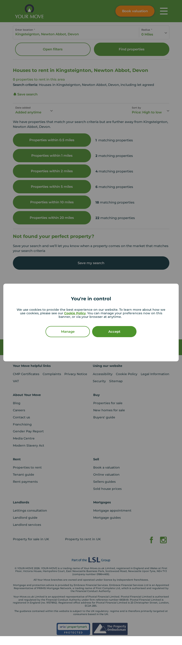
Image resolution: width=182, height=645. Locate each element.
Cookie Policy (75, 313)
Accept (114, 331)
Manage (68, 331)
